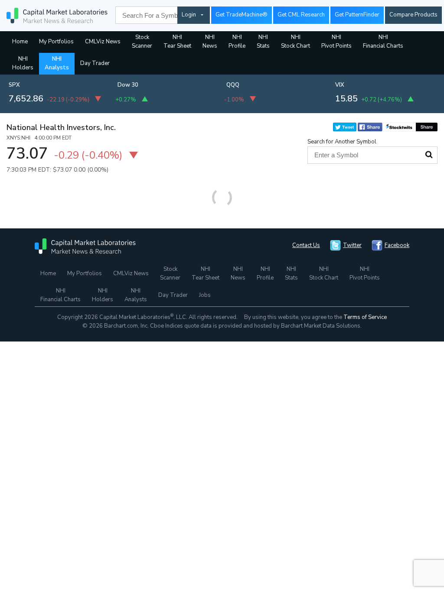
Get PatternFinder (357, 15)
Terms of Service (365, 317)
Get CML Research (301, 15)
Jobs (205, 295)
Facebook (397, 245)
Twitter (352, 245)
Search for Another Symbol (341, 142)
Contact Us (306, 245)
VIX (339, 85)
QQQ (232, 85)
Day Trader (95, 63)
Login (189, 15)
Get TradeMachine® (241, 15)
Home (20, 42)
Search (428, 154)
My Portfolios (56, 42)
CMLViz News (103, 42)
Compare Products (413, 15)
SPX (14, 85)
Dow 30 (128, 85)
